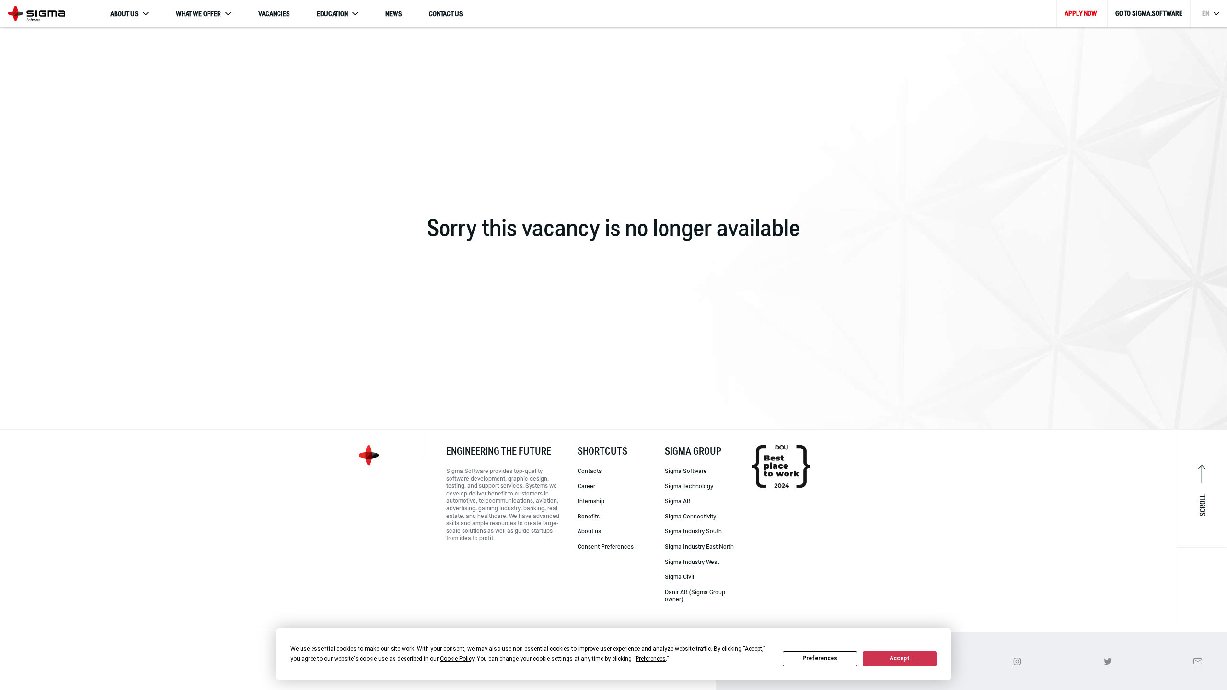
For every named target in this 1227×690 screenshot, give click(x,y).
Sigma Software (686, 470)
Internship (591, 501)
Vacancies (274, 14)
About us (589, 531)
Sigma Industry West (692, 561)
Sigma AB (678, 501)
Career (586, 486)
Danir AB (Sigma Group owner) (695, 595)
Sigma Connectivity (690, 516)
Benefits (589, 516)
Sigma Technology (689, 486)
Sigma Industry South (693, 531)
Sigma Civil (679, 576)
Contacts (590, 470)
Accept (900, 658)
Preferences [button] (651, 659)
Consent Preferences (606, 546)
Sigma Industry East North (699, 546)
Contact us (446, 14)
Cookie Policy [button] (457, 659)
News (393, 14)
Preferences (819, 658)
